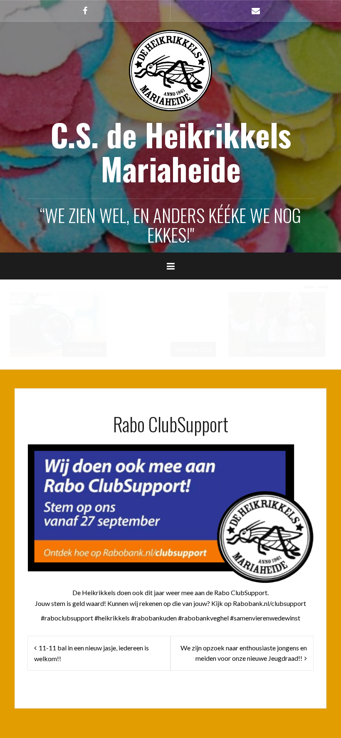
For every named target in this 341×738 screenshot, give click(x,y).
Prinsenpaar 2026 (86, 349)
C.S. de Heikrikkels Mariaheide (170, 151)
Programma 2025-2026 (299, 349)
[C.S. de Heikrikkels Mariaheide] (170, 70)
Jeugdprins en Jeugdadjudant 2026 (179, 349)
